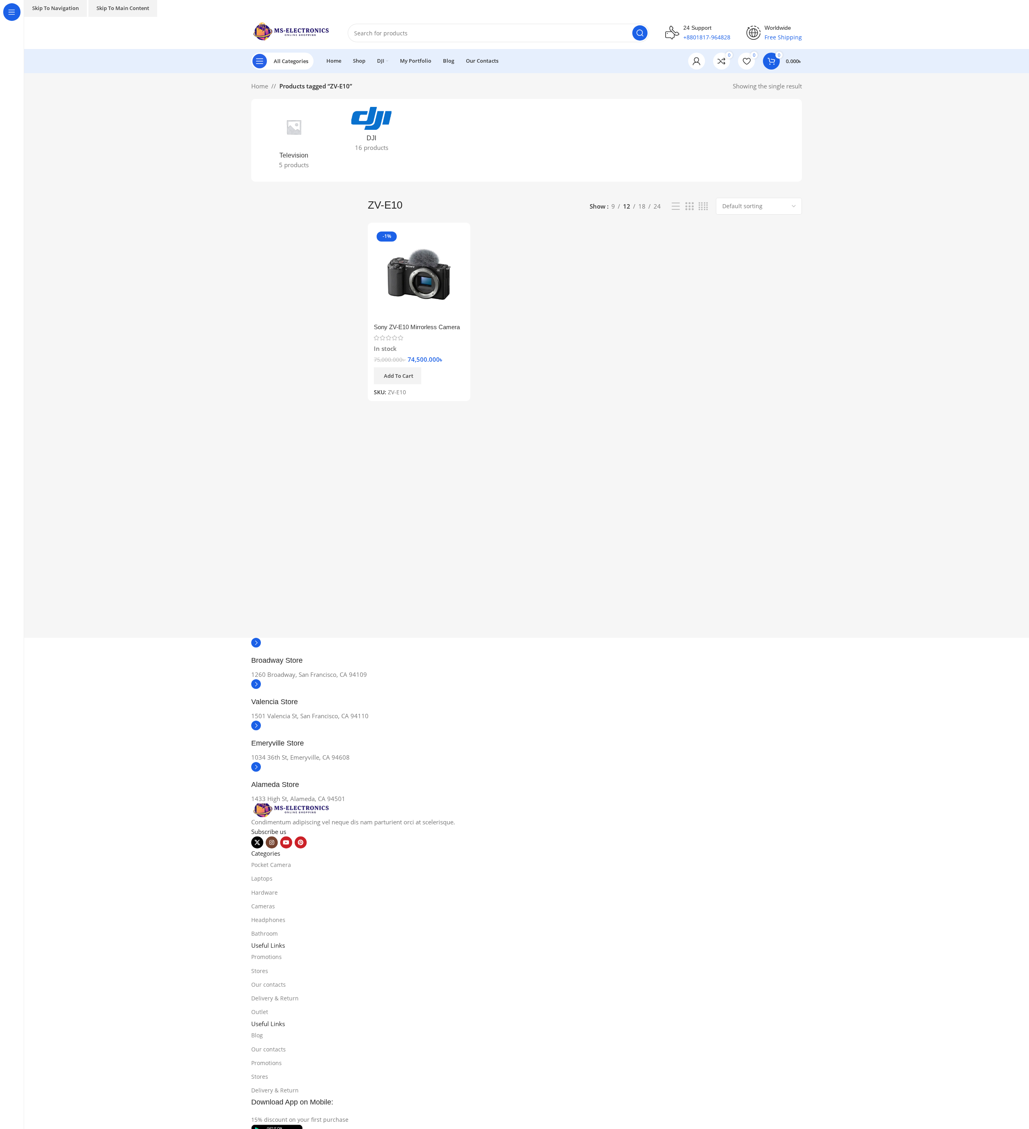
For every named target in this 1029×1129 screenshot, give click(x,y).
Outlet (259, 1012)
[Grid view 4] (703, 206)
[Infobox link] (526, 654)
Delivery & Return (275, 998)
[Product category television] (294, 140)
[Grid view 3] (689, 206)
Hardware (264, 892)
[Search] (640, 33)
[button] (237, 140)
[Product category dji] (371, 131)
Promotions (266, 957)
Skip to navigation (55, 8)
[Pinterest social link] (301, 842)
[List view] (676, 206)
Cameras (263, 906)
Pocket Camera (271, 865)
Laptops (262, 878)
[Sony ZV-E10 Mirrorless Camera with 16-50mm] (419, 274)
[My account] (696, 61)
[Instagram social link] (272, 842)
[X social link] (257, 842)
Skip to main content (122, 8)
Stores (259, 971)
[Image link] (291, 809)
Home (259, 86)
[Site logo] (291, 32)
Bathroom (264, 933)
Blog (257, 1035)
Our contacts (268, 984)
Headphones (268, 920)
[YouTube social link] (286, 842)
